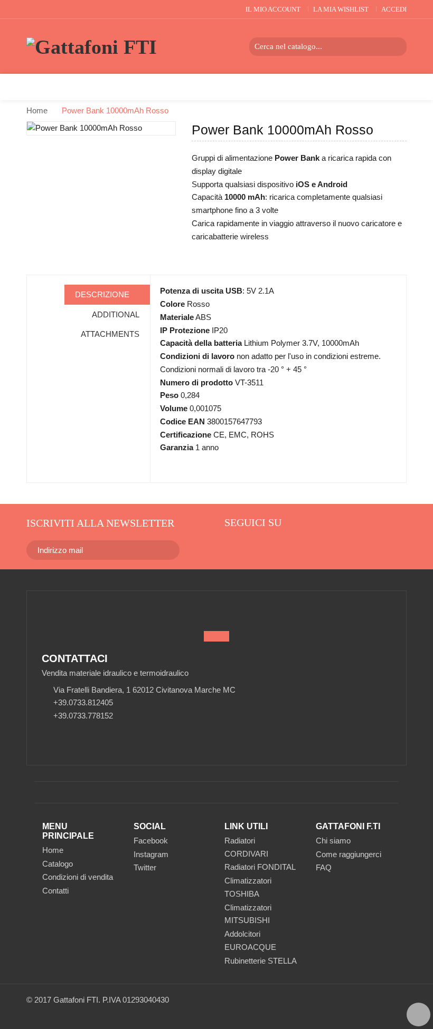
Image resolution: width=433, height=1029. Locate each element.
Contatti (55, 890)
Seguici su (252, 522)
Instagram (151, 854)
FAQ (324, 867)
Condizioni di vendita (77, 876)
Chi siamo (333, 840)
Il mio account (273, 9)
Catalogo (57, 863)
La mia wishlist (341, 9)
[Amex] (403, 1005)
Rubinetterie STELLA (260, 960)
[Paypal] (360, 1005)
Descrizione (103, 294)
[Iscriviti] (163, 549)
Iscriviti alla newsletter (100, 523)
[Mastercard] (346, 1005)
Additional (115, 314)
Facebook (151, 840)
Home (37, 110)
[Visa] (375, 1005)
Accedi (394, 9)
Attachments (110, 333)
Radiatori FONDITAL (260, 866)
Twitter (145, 867)
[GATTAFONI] (231, 547)
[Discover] (389, 1005)
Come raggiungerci (348, 854)
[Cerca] (398, 46)
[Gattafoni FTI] (91, 47)
